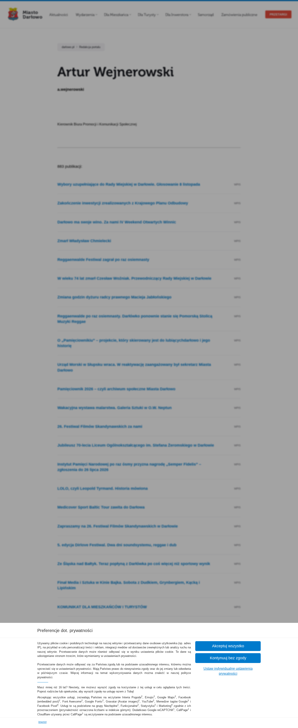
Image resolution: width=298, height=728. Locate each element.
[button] (228, 646)
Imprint (42, 722)
